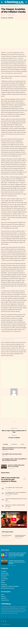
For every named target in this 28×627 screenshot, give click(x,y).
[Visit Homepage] (14, 2)
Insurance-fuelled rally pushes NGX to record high (16, 465)
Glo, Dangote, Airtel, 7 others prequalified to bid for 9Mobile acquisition (14, 459)
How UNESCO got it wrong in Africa (12, 454)
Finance (3, 580)
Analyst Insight (4, 573)
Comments (3, 576)
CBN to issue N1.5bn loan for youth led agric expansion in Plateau (10, 479)
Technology (4, 584)
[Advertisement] (14, 34)
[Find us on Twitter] (3, 621)
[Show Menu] (1, 2)
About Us (3, 596)
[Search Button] (26, 2)
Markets (3, 582)
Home (2, 6)
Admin (3, 14)
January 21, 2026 (11, 14)
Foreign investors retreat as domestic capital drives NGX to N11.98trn (17, 562)
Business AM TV (5, 575)
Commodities (4, 578)
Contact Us (3, 598)
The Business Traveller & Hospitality (9, 586)
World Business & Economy (7, 588)
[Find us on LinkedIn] (5, 621)
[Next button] (26, 532)
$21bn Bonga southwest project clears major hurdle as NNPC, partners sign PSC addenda (17, 554)
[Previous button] (24, 532)
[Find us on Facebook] (1, 621)
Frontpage (3, 571)
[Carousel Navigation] (25, 532)
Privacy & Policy (5, 600)
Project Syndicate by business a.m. (11, 6)
